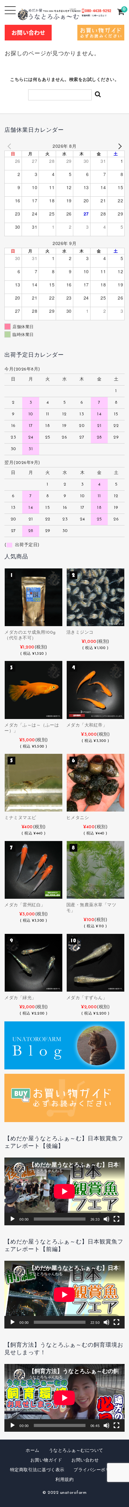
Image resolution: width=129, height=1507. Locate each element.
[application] (64, 1191)
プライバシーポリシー (96, 1470)
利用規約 (64, 1480)
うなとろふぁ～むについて (76, 1450)
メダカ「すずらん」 (86, 998)
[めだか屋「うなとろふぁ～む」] (64, 15)
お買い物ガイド (46, 1460)
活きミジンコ (80, 632)
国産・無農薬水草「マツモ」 (91, 908)
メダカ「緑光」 (20, 998)
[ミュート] (106, 1219)
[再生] (12, 1219)
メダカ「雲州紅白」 (24, 905)
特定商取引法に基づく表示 (37, 1470)
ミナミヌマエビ (20, 818)
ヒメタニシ (77, 818)
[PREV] (10, 146)
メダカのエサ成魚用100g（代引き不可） (30, 635)
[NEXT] (119, 146)
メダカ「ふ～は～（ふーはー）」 (31, 728)
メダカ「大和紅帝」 (86, 725)
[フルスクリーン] (116, 1219)
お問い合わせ (85, 1460)
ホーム (32, 1450)
